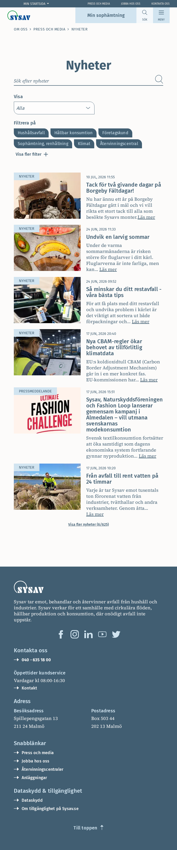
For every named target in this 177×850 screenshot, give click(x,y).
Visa (18, 96)
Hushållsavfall (31, 132)
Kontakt (29, 688)
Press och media (49, 29)
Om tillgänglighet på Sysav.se (50, 808)
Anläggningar (34, 777)
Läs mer (146, 217)
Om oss (20, 29)
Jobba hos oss (130, 3)
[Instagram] (75, 634)
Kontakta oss (160, 3)
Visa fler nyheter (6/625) (88, 524)
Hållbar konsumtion (73, 132)
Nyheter (79, 29)
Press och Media (99, 3)
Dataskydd (32, 800)
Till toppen (85, 828)
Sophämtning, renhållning (43, 143)
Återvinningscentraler (42, 769)
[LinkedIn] (88, 634)
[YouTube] (102, 634)
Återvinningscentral (119, 143)
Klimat (84, 143)
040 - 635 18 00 (36, 659)
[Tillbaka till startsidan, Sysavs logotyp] (18, 15)
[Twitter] (116, 634)
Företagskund (115, 132)
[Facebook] (61, 634)
